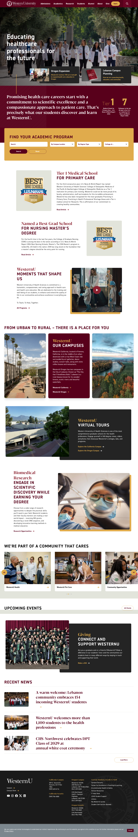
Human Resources (97, 791)
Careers (9, 788)
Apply (115, 4)
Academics (58, 4)
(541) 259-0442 (77, 800)
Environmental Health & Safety (101, 788)
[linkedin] (24, 795)
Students (81, 4)
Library (93, 799)
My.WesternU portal (98, 802)
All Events (127, 608)
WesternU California (60, 387)
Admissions (45, 4)
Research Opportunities (23, 531)
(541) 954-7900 (77, 815)
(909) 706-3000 (54, 796)
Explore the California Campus (89, 446)
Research (70, 4)
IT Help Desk (95, 793)
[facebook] (16, 795)
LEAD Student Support (98, 796)
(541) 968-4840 (77, 810)
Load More (124, 760)
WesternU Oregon (59, 392)
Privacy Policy (8, 831)
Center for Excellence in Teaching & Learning (106, 785)
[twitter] (20, 795)
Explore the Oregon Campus (88, 451)
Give (108, 4)
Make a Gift (82, 663)
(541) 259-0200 (77, 789)
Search (18, 151)
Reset (37, 151)
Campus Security (97, 783)
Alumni (91, 4)
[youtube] (8, 795)
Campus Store (11, 791)
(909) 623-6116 (54, 789)
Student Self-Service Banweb (101, 804)
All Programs (22, 308)
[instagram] (12, 795)
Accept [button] (130, 830)
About (100, 4)
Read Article (61, 210)
